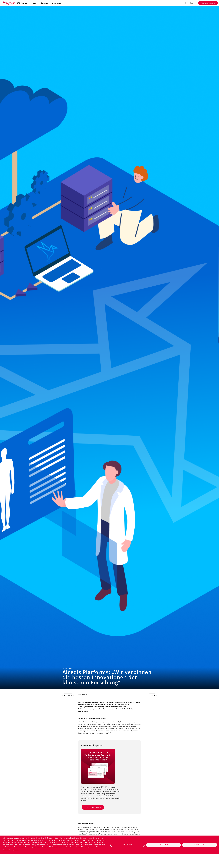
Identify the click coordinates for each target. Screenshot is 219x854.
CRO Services (22, 3)
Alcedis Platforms (127, 702)
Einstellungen (127, 845)
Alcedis (80, 724)
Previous (69, 695)
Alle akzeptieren (199, 845)
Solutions (44, 3)
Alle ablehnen (163, 845)
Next (151, 695)
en (186, 3)
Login (192, 3)
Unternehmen (57, 3)
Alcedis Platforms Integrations (120, 829)
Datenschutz (6, 850)
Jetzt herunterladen (93, 807)
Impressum (15, 850)
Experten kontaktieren (208, 3)
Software (34, 3)
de (183, 3)
